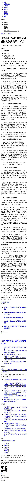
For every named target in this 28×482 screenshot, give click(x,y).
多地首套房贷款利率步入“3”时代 (12, 354)
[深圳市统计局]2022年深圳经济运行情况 (14, 428)
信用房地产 (7, 4)
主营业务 (6, 447)
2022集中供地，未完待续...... (11, 356)
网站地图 (6, 452)
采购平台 (6, 14)
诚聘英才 (6, 445)
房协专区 (6, 5)
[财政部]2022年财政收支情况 (11, 423)
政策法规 (6, 11)
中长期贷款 (4, 302)
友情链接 (6, 451)
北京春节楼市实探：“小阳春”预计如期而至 (15, 385)
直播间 (5, 16)
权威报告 (9, 33)
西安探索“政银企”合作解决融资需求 (13, 317)
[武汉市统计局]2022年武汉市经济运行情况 (15, 414)
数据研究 (6, 9)
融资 (8, 302)
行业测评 (6, 13)
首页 (5, 2)
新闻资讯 (6, 7)
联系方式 (6, 449)
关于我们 (6, 443)
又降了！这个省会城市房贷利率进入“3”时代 (15, 390)
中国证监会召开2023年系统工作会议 (13, 383)
